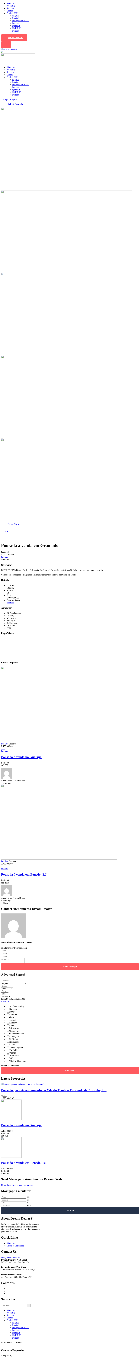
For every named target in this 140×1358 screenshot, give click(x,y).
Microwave (14, 1028)
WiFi (11, 1058)
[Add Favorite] (4, 529)
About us (10, 3)
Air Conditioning (16, 1006)
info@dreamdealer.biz (10, 1257)
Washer (12, 1053)
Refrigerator (14, 1039)
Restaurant (13, 1042)
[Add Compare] (2, 529)
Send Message (70, 966)
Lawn (11, 1025)
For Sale (10, 602)
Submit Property (15, 37)
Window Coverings (17, 1061)
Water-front (14, 1055)
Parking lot (14, 1036)
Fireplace (13, 1014)
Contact (10, 11)
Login (6, 99)
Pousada (4, 557)
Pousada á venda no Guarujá (21, 757)
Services (10, 8)
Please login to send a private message (17, 1185)
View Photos (14, 524)
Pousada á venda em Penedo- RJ (23, 874)
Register (13, 99)
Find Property (70, 1070)
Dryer (11, 1012)
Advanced (6, 1001)
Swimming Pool (16, 1047)
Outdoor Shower (16, 1033)
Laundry (13, 1023)
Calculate (70, 1210)
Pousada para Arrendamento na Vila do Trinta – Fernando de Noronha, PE (54, 1090)
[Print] (2, 536)
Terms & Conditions (15, 1246)
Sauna (12, 1044)
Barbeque (13, 1009)
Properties (11, 6)
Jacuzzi (12, 1020)
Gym (11, 1017)
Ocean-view (14, 1031)
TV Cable (13, 1050)
